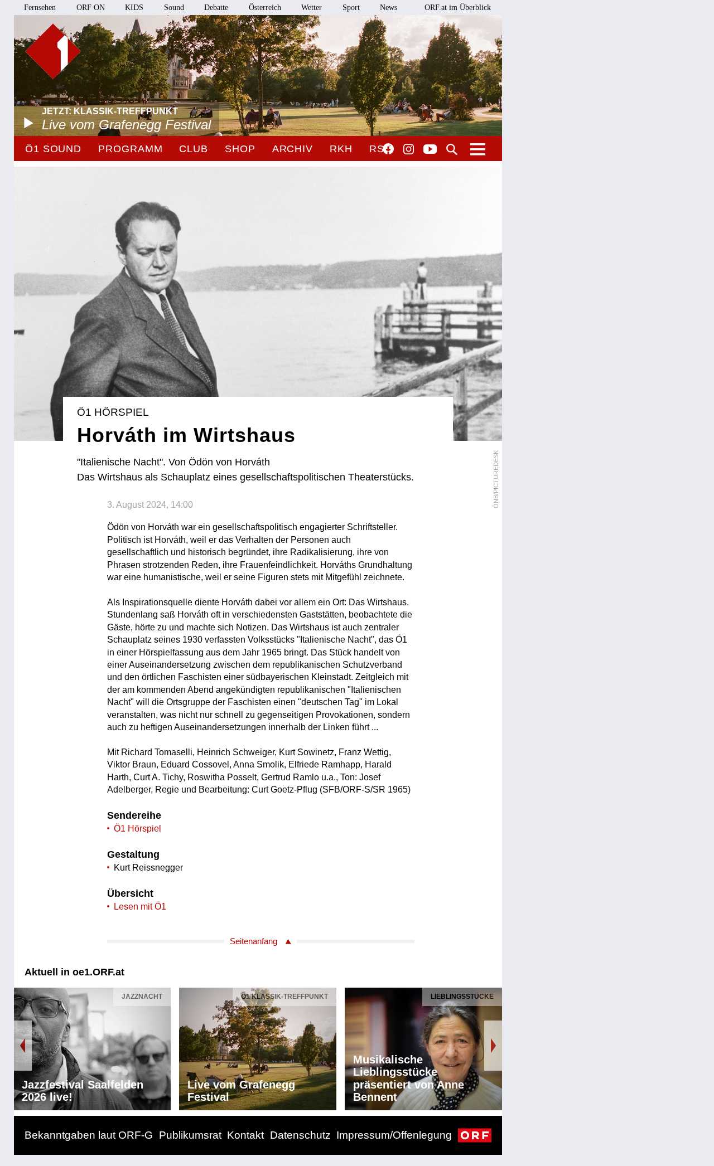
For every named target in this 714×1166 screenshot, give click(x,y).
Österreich (265, 7)
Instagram (408, 149)
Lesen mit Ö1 (140, 906)
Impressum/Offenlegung (394, 1135)
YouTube (430, 150)
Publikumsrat (190, 1135)
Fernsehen (40, 7)
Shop (240, 148)
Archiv (292, 148)
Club (193, 148)
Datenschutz (300, 1135)
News (388, 7)
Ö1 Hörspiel (137, 828)
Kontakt (245, 1135)
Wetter (311, 7)
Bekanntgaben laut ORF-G (89, 1135)
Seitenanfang (253, 941)
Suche (451, 149)
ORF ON (90, 7)
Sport (351, 7)
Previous (23, 1046)
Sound (174, 7)
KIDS (134, 7)
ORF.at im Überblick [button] (457, 7)
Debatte (216, 7)
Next (493, 1046)
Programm (130, 148)
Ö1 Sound (53, 148)
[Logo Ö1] (53, 51)
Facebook (388, 148)
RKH (341, 148)
